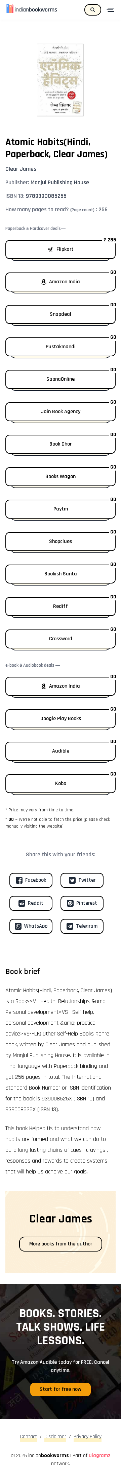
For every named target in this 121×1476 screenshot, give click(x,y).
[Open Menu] (111, 10)
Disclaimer (55, 1436)
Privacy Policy (88, 1436)
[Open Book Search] (92, 10)
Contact (28, 1436)
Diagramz (100, 1455)
